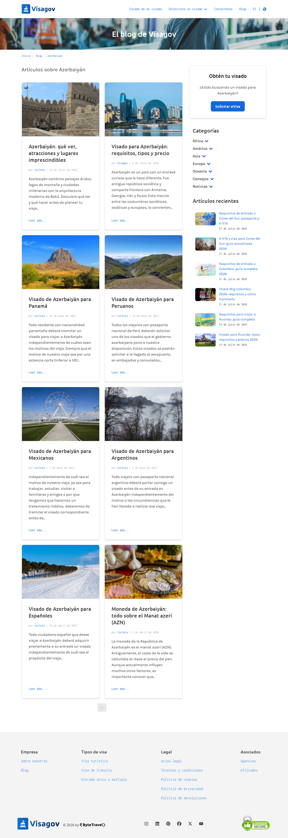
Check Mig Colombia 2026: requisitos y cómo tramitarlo (237, 294)
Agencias (248, 761)
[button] (259, 9)
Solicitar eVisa (227, 106)
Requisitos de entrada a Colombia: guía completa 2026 (238, 269)
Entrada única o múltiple (104, 779)
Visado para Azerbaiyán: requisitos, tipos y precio (140, 149)
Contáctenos (223, 9)
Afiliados (249, 770)
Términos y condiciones (182, 770)
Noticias (200, 186)
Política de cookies (179, 779)
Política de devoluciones (184, 798)
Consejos (201, 179)
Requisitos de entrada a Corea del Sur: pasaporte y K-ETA (239, 218)
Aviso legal (171, 761)
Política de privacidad (182, 789)
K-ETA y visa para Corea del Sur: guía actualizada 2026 (239, 243)
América (200, 148)
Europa (199, 163)
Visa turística (94, 761)
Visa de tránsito (96, 770)
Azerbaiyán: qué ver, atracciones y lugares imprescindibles (53, 153)
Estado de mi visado (146, 9)
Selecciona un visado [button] (185, 9)
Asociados (250, 751)
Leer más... (38, 220)
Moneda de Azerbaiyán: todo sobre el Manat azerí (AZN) (142, 616)
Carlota (40, 169)
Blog (242, 9)
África (198, 141)
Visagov (122, 163)
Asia (196, 156)
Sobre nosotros (34, 761)
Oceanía (200, 171)
